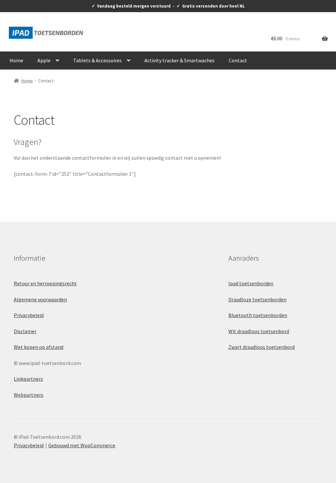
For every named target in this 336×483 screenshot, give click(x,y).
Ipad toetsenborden (250, 283)
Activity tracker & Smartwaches (179, 60)
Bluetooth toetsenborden (257, 315)
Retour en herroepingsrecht (45, 283)
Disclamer (25, 331)
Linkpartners (28, 378)
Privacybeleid (29, 315)
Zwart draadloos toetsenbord (261, 347)
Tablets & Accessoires (97, 60)
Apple (44, 60)
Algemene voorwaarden (40, 299)
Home (16, 60)
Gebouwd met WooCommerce (81, 445)
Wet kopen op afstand (38, 347)
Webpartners (28, 395)
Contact (238, 60)
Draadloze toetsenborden (257, 299)
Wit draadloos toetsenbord (258, 331)
